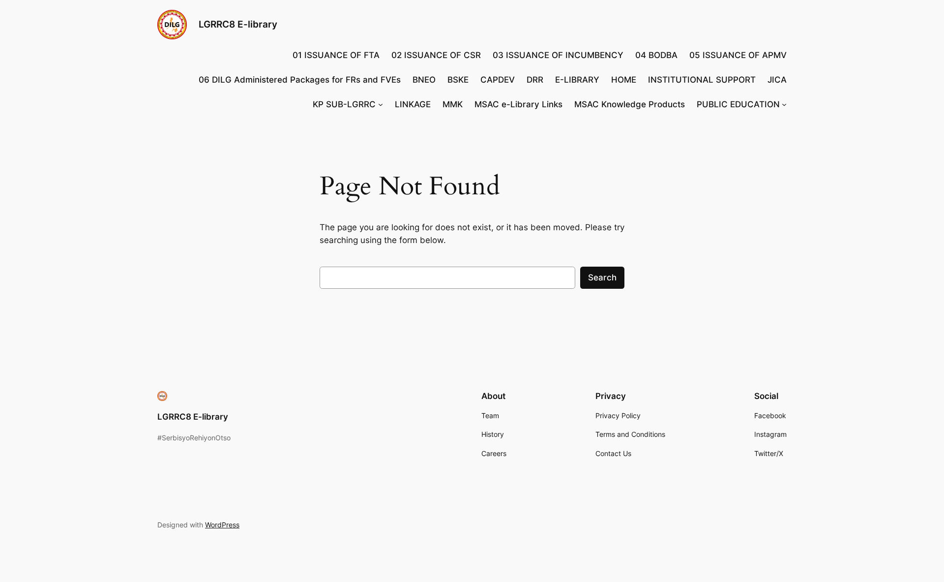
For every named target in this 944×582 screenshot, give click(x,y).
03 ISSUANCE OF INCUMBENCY (558, 55)
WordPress (222, 525)
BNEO (424, 80)
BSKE (458, 80)
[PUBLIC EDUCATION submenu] (784, 104)
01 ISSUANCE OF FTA (336, 55)
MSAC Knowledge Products (629, 104)
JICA (777, 80)
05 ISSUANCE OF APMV (738, 55)
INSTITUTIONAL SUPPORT (702, 80)
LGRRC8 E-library (238, 24)
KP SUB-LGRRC (344, 104)
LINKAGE (413, 104)
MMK (452, 104)
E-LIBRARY (577, 80)
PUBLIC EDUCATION (738, 104)
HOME (623, 80)
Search (602, 277)
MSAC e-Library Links (518, 104)
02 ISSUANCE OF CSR (436, 55)
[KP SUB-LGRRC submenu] (380, 104)
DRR (535, 80)
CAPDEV (497, 80)
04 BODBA (656, 55)
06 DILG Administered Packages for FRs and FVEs (300, 80)
